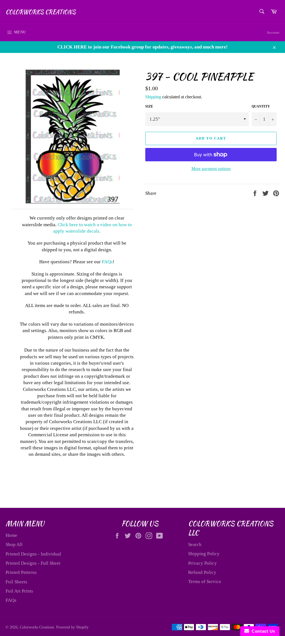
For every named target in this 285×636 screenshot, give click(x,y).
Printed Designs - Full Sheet (33, 563)
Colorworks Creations (41, 12)
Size (149, 106)
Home (11, 535)
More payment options (211, 168)
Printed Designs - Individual (33, 554)
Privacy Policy (202, 563)
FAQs (107, 261)
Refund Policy (202, 572)
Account (273, 32)
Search (195, 544)
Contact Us (262, 631)
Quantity (261, 106)
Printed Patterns (21, 572)
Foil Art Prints (19, 591)
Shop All (14, 544)
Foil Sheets (16, 581)
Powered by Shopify (72, 627)
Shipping (153, 96)
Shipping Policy (204, 553)
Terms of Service (204, 581)
